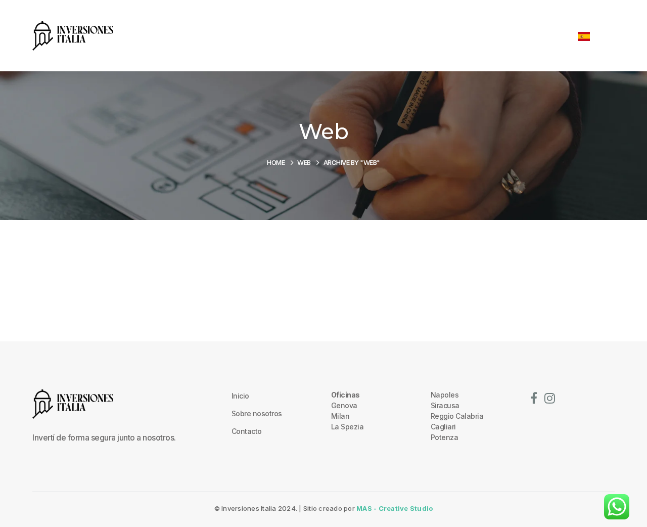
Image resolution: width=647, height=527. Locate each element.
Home (276, 162)
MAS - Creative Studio (394, 508)
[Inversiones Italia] (72, 35)
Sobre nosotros (257, 413)
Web (304, 162)
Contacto (247, 431)
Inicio (240, 395)
